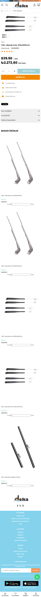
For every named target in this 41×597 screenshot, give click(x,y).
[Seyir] (7, 11)
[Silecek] (9, 11)
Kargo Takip (20, 554)
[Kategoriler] (5, 11)
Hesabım (20, 532)
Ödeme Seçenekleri (8, 120)
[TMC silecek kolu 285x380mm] (20, 304)
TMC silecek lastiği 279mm (10, 477)
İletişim (20, 556)
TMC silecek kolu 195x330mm (11, 266)
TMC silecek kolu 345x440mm (12, 407)
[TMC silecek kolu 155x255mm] (20, 164)
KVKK (20, 524)
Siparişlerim (20, 537)
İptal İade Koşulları (20, 540)
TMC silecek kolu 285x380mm (11, 336)
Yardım (20, 548)
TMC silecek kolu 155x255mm (11, 195)
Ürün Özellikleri (6, 111)
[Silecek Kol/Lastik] (11, 11)
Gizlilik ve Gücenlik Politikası (20, 518)
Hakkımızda (20, 516)
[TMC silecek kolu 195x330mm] (20, 234)
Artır (32, 204)
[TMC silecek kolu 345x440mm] (20, 375)
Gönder (35, 570)
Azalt (9, 204)
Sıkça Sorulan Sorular (20, 551)
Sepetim (20, 535)
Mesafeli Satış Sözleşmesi (20, 521)
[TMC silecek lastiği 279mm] (20, 445)
